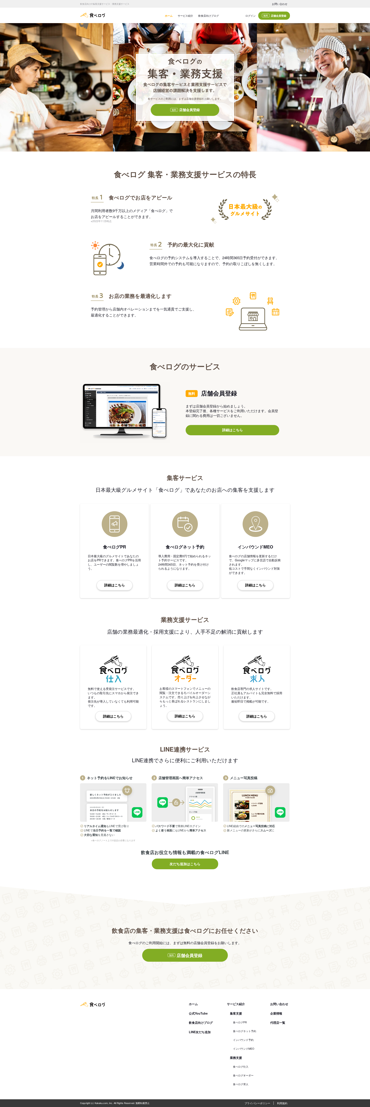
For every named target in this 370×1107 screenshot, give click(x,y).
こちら (160, 584)
